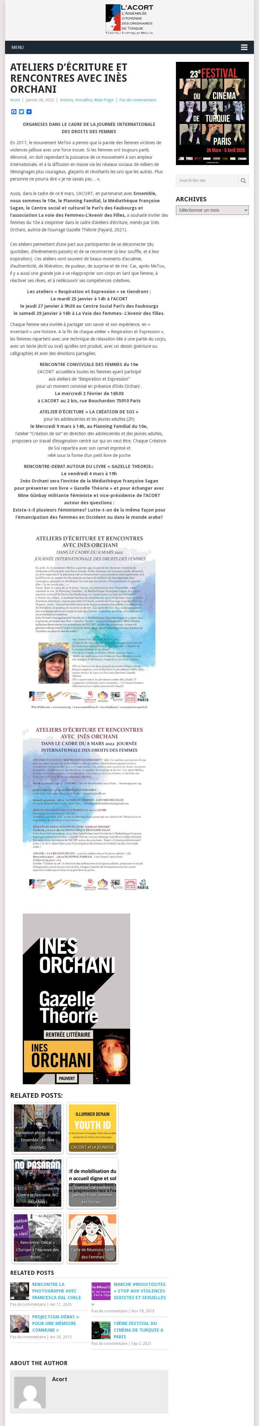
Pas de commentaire (137, 100)
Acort (15, 100)
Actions (66, 100)
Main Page (103, 100)
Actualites (84, 100)
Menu (17, 47)
